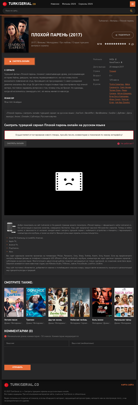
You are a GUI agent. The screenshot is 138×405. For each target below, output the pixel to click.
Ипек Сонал (114, 99)
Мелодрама (52, 43)
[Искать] (131, 11)
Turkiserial (103, 21)
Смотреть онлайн (21, 61)
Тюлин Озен (114, 90)
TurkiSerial (22, 4)
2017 (75, 35)
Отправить (17, 367)
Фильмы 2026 (69, 4)
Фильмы (114, 21)
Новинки (55, 4)
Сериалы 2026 (86, 4)
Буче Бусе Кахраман (118, 96)
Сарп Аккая (125, 87)
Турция (112, 71)
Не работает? (127, 144)
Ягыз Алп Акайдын (13, 102)
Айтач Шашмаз (124, 93)
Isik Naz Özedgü (122, 103)
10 (125, 44)
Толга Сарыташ (116, 84)
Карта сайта (127, 385)
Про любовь (65, 43)
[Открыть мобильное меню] (132, 4)
